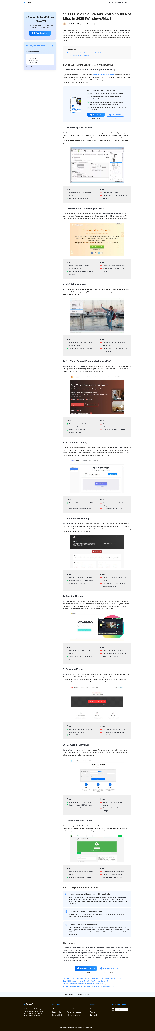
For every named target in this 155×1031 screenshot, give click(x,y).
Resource (119, 2)
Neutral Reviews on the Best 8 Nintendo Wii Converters (83, 984)
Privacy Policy (56, 1012)
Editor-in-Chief (57, 1015)
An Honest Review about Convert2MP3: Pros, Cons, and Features (87, 986)
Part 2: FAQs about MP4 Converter (78, 55)
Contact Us (71, 1009)
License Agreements (73, 1015)
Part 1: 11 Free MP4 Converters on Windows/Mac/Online (85, 53)
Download (93, 1015)
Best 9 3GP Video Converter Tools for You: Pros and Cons (84, 981)
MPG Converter (33, 60)
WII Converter (33, 62)
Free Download (42, 33)
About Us (55, 1009)
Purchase (93, 1012)
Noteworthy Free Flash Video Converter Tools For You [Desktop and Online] (90, 978)
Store (111, 2)
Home (67, 994)
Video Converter (88, 24)
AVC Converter (33, 58)
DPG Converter (33, 56)
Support (128, 2)
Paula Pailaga (77, 24)
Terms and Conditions (74, 1012)
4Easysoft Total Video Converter (103, 75)
